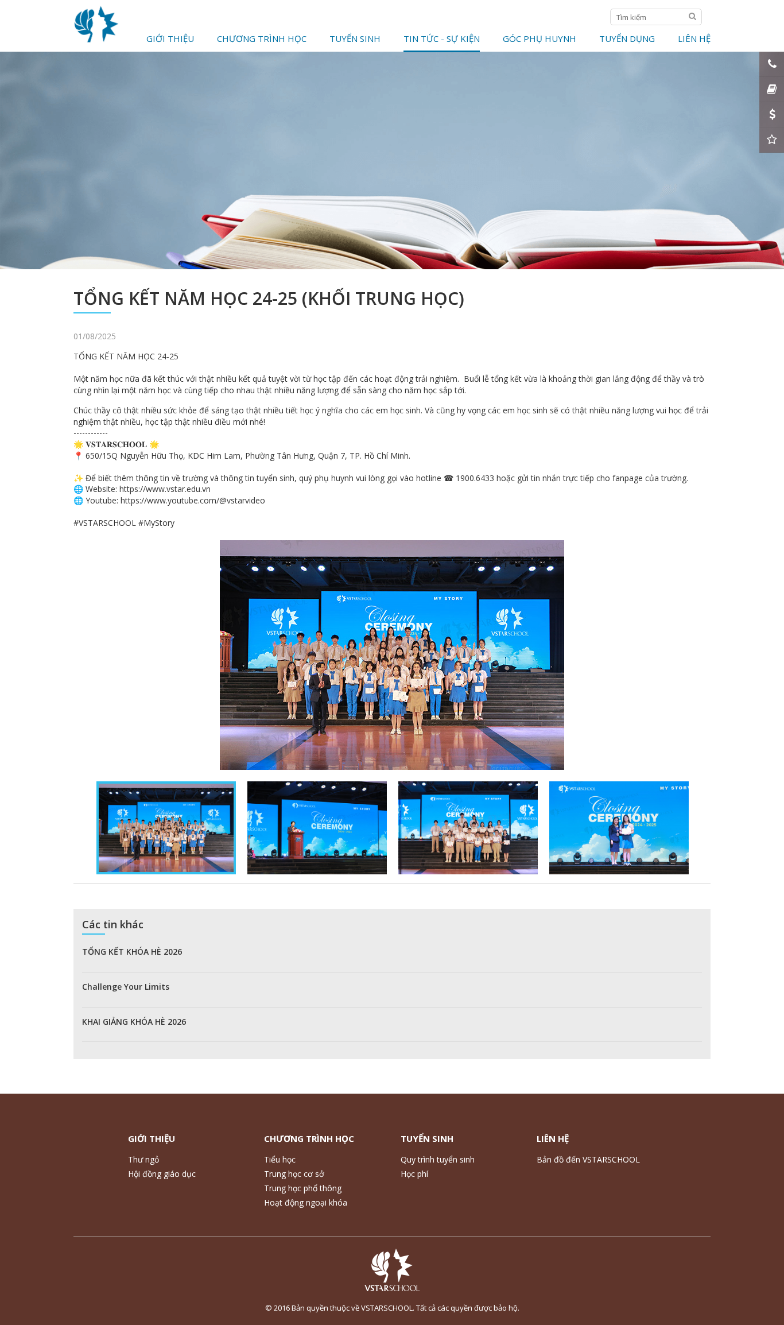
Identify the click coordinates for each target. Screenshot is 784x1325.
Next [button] (690, 827)
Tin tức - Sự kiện (441, 38)
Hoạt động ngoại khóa (305, 1202)
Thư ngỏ (143, 1159)
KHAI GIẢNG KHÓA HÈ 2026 (134, 1021)
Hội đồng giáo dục (162, 1173)
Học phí (414, 1173)
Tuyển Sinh (355, 38)
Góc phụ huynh (539, 38)
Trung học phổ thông (302, 1188)
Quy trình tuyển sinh (438, 1159)
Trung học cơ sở (294, 1173)
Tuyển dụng (627, 38)
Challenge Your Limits (125, 986)
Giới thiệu (170, 38)
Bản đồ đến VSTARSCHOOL (588, 1159)
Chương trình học (261, 38)
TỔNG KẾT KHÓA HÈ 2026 (132, 951)
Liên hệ (694, 38)
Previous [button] (93, 827)
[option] (392, 655)
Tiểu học (280, 1159)
